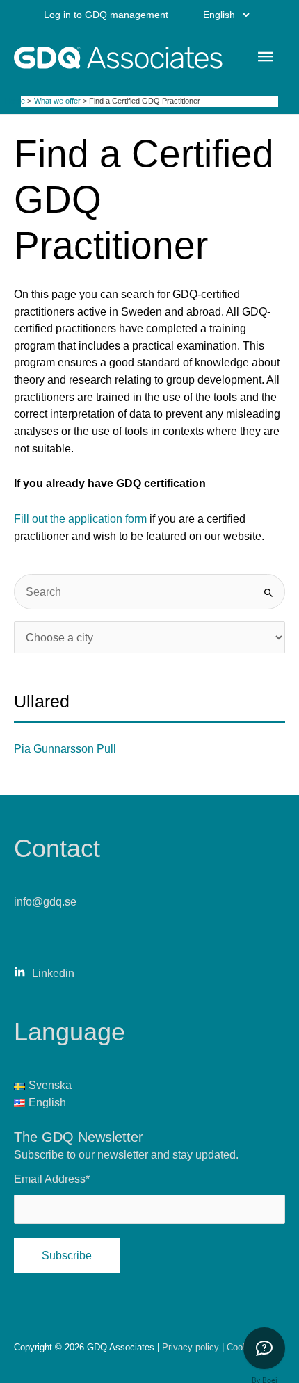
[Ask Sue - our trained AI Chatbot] (264, 1348)
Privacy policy (192, 1347)
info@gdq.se (45, 901)
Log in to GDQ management (106, 14)
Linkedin (53, 973)
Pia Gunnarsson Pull (65, 748)
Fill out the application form (80, 518)
